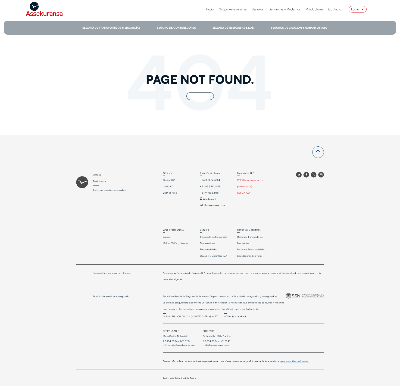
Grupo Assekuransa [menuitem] (233, 9)
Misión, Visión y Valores (175, 243)
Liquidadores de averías (249, 255)
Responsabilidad (209, 249)
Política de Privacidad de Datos (179, 378)
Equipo (167, 236)
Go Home (200, 96)
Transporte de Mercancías (213, 236)
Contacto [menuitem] (334, 9)
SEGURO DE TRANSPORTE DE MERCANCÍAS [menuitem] (111, 27)
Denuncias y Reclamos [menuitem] (284, 9)
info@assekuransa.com (212, 205)
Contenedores (207, 243)
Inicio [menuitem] (210, 9)
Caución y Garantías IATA (213, 255)
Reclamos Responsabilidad (251, 249)
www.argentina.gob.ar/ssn (294, 361)
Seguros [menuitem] (257, 9)
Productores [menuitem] (314, 9)
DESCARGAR (244, 192)
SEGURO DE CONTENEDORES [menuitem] (176, 27)
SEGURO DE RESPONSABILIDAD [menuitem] (233, 27)
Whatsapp (208, 199)
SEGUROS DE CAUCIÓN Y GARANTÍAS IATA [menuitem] (299, 27)
